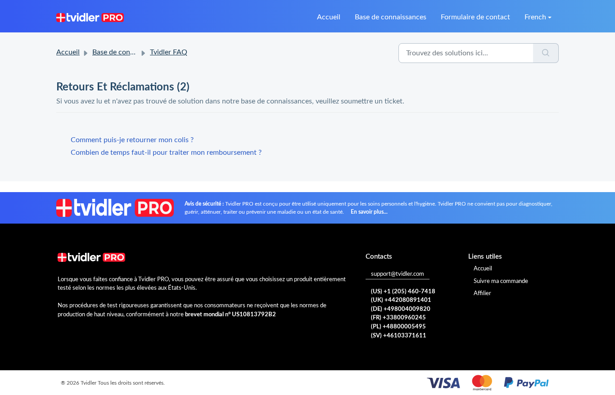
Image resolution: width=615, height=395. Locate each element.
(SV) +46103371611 (398, 336)
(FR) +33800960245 (398, 318)
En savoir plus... (369, 212)
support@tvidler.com (397, 274)
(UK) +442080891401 (401, 300)
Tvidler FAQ (168, 52)
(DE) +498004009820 (400, 309)
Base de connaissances (390, 17)
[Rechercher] (546, 53)
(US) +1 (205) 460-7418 (403, 292)
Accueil (328, 17)
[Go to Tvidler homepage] (90, 17)
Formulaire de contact (475, 17)
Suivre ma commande (501, 281)
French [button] (535, 17)
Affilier (482, 293)
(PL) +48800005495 (398, 327)
